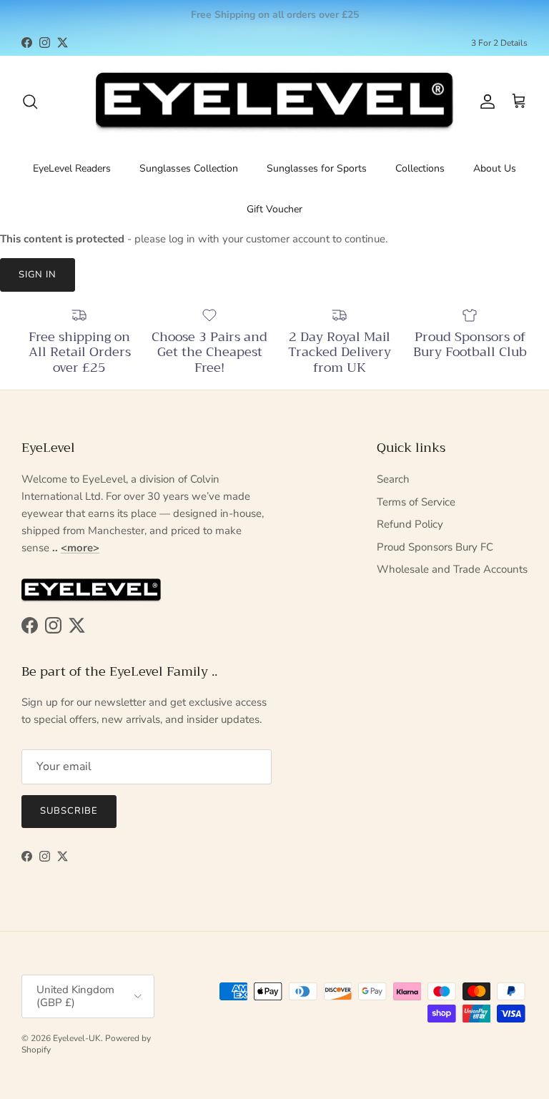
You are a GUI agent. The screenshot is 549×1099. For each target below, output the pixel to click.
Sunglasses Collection (188, 168)
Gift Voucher (274, 209)
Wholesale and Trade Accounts (452, 569)
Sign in (37, 274)
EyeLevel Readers (72, 168)
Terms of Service (416, 502)
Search (393, 479)
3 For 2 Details (499, 43)
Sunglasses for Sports (317, 168)
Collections (420, 168)
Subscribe (69, 810)
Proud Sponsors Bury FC (435, 547)
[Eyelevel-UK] (274, 102)
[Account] (484, 101)
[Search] (30, 101)
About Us (494, 168)
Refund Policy (410, 524)
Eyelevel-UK (77, 1038)
